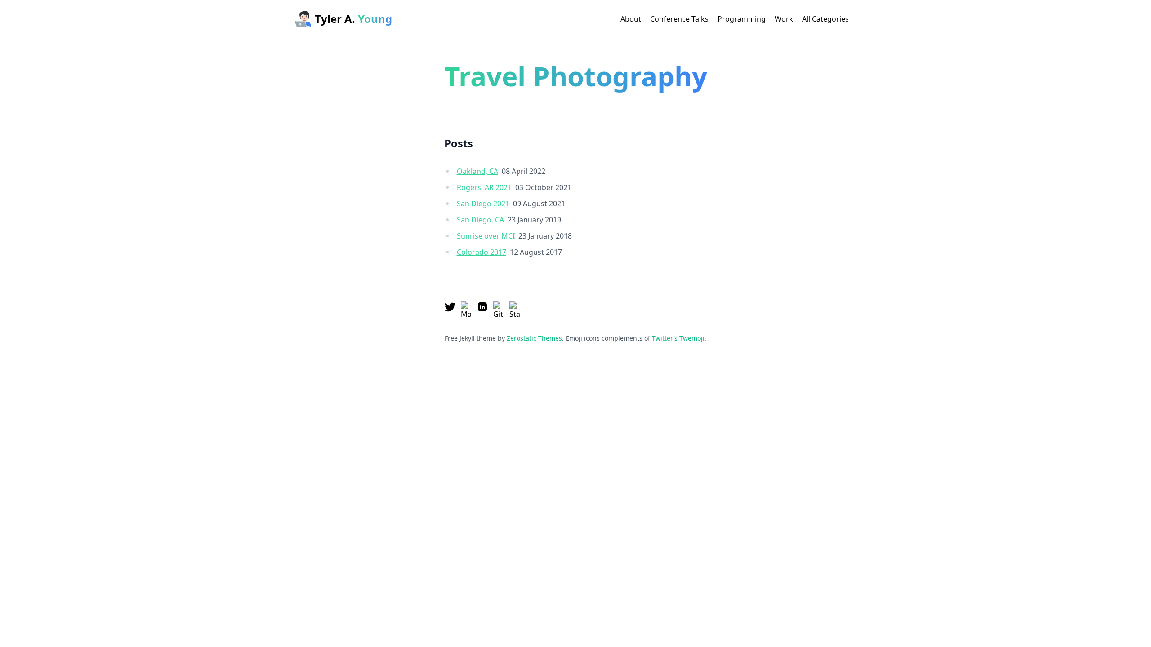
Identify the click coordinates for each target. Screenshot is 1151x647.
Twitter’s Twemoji (678, 338)
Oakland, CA (477, 171)
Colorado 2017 (481, 252)
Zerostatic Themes (534, 338)
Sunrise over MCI (486, 236)
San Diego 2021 (483, 203)
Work (784, 19)
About (630, 19)
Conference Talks (679, 19)
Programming (742, 19)
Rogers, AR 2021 (484, 187)
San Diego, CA (480, 220)
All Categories (825, 19)
